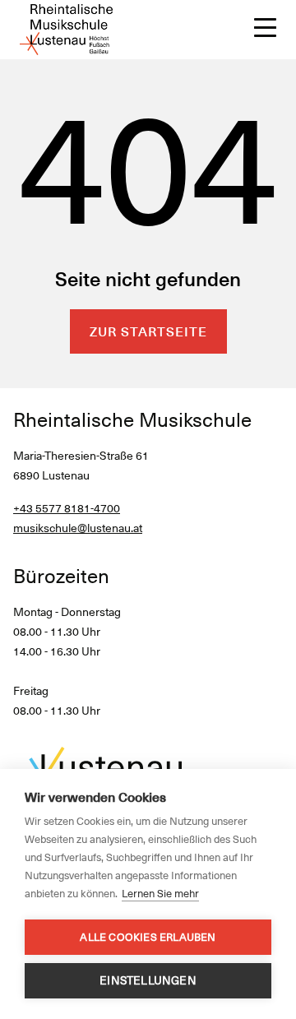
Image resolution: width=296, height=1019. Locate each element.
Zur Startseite (148, 332)
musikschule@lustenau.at (77, 528)
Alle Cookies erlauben (147, 937)
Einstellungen (148, 980)
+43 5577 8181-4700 (66, 508)
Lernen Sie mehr (160, 894)
